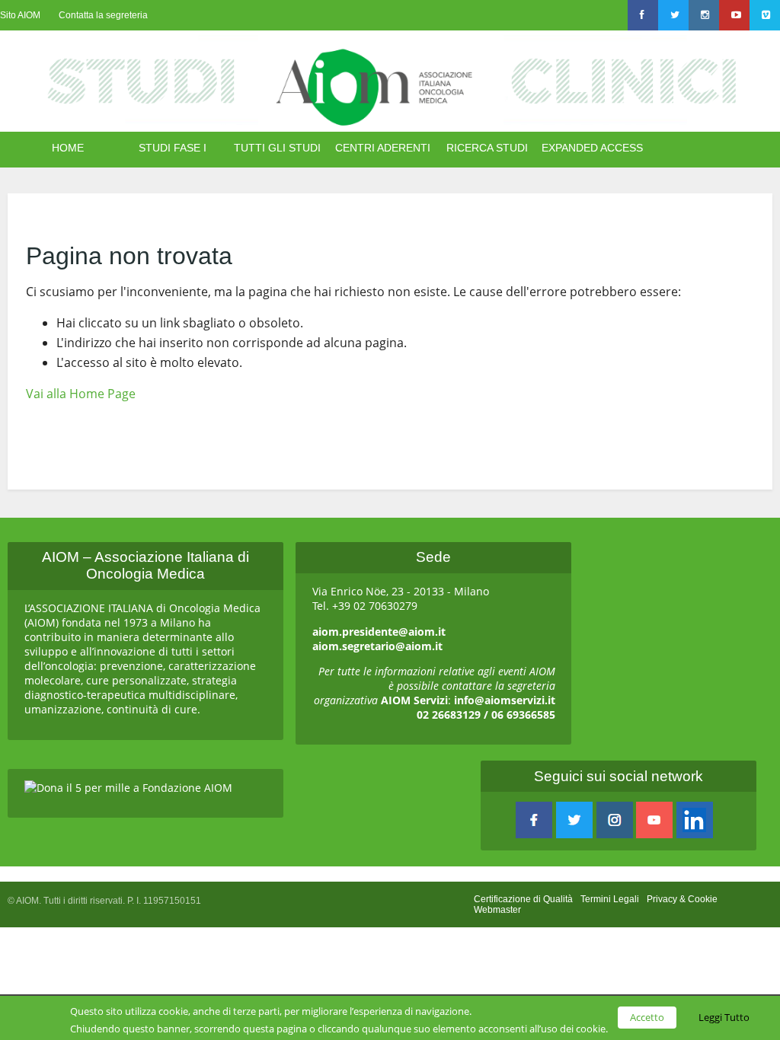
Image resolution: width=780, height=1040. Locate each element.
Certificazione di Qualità (523, 899)
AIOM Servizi (414, 700)
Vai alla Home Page (81, 393)
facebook (534, 820)
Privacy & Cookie (682, 899)
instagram (614, 820)
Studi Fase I (172, 148)
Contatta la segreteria (103, 15)
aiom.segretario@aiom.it (377, 646)
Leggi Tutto (724, 1017)
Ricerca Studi (487, 148)
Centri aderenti (382, 148)
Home (68, 148)
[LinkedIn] (694, 820)
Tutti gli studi (277, 148)
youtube (654, 820)
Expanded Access (592, 148)
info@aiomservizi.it (504, 700)
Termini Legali (609, 899)
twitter (574, 820)
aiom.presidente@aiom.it (379, 631)
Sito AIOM (20, 15)
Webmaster (497, 909)
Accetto (647, 1017)
